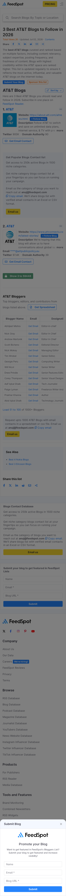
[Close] (61, 824)
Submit (33, 889)
